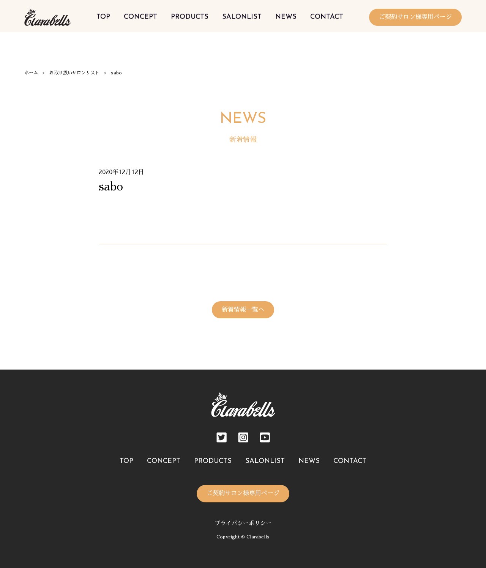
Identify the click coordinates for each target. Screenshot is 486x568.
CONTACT (326, 17)
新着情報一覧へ (243, 310)
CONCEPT (140, 17)
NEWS (286, 17)
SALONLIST (242, 17)
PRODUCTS (189, 17)
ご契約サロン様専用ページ (415, 17)
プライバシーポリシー (243, 523)
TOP (103, 17)
